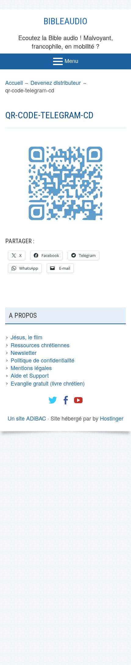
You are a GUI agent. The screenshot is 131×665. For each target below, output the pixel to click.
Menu (71, 60)
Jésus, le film (26, 337)
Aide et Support (30, 375)
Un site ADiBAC (27, 418)
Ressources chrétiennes (40, 345)
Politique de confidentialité (42, 360)
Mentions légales (31, 368)
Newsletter (24, 352)
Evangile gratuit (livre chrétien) (48, 383)
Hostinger (111, 418)
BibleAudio (65, 21)
